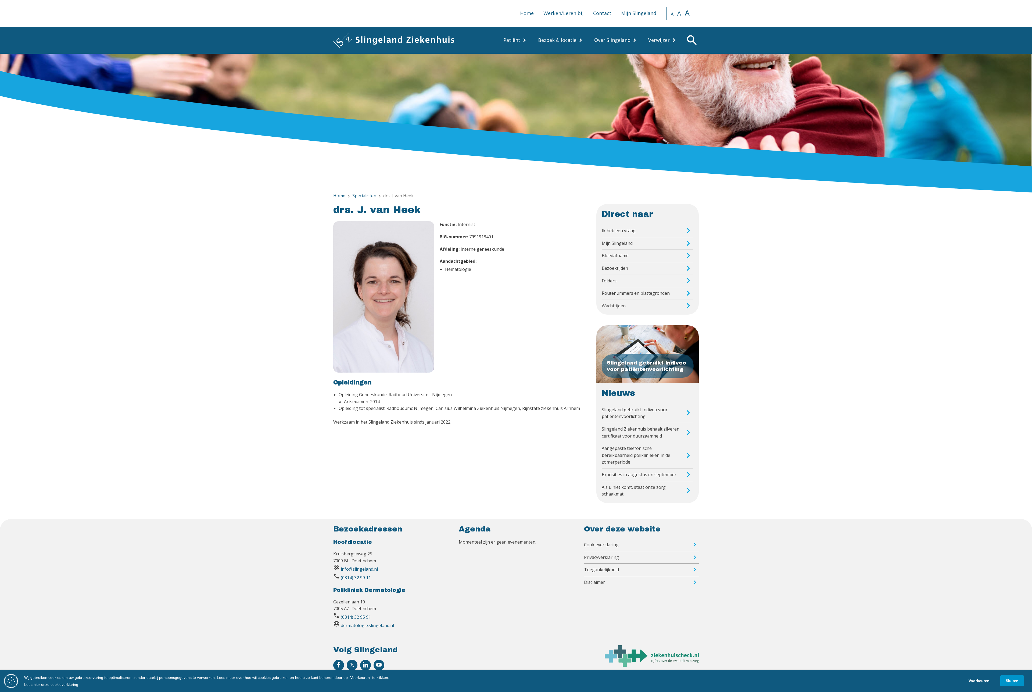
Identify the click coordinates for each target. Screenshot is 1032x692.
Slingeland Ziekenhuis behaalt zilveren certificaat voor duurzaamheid (640, 432)
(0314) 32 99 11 (356, 578)
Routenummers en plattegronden (636, 293)
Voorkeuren (979, 681)
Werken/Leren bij (563, 13)
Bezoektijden (615, 268)
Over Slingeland (612, 40)
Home (527, 13)
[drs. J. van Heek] (383, 297)
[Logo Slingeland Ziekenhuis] (393, 40)
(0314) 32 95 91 (356, 617)
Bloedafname (615, 255)
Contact (602, 13)
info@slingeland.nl (359, 569)
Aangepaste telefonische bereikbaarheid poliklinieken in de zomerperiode (636, 455)
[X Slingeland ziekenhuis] (352, 665)
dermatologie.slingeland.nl (367, 625)
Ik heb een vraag (619, 231)
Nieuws (618, 393)
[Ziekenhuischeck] (652, 665)
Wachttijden (614, 306)
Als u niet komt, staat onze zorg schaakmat (634, 490)
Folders (609, 281)
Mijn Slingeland (638, 13)
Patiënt (511, 40)
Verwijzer (659, 40)
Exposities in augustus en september (639, 475)
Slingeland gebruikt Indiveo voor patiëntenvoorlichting (635, 413)
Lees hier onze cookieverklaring (51, 684)
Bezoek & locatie (557, 40)
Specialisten (364, 196)
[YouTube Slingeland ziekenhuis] (379, 665)
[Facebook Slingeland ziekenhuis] (338, 665)
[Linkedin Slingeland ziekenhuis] (365, 665)
